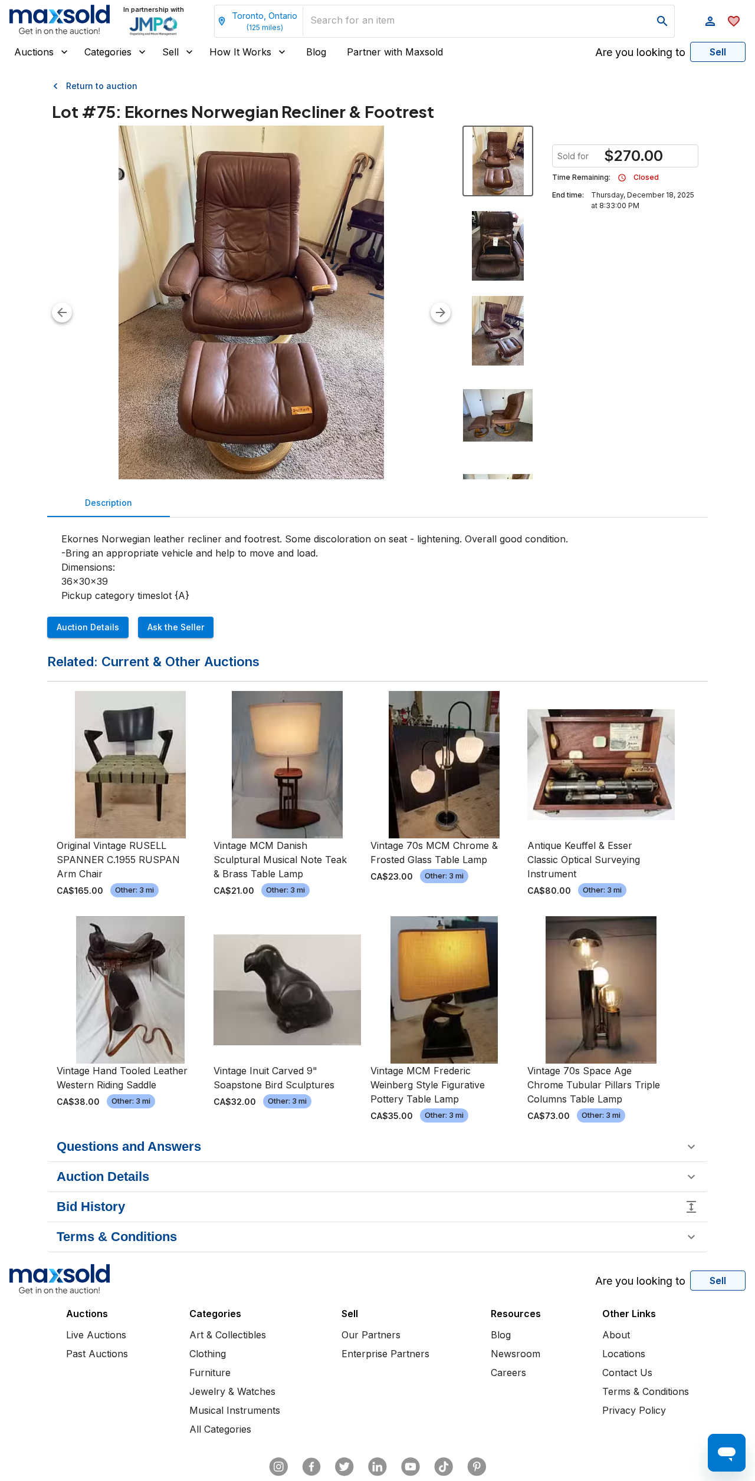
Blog (316, 52)
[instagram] (278, 1467)
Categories (108, 52)
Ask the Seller (175, 627)
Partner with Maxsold (395, 52)
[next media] (441, 312)
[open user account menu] (710, 21)
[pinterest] (476, 1467)
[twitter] (344, 1467)
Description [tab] (108, 503)
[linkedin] (377, 1467)
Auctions (34, 52)
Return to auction (101, 86)
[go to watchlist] (734, 21)
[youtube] (410, 1467)
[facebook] (311, 1467)
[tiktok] (443, 1467)
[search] (662, 21)
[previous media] (62, 312)
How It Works (240, 52)
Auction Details (88, 627)
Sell (170, 52)
